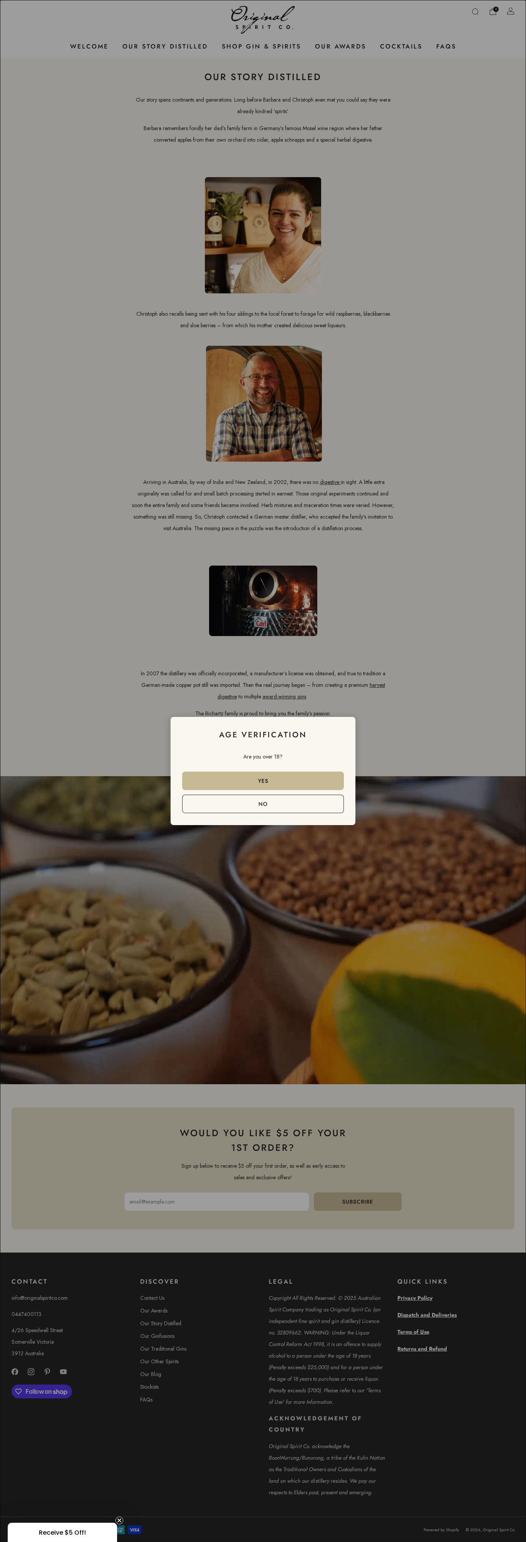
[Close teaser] (119, 1520)
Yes (263, 781)
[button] (62, 1532)
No (263, 804)
